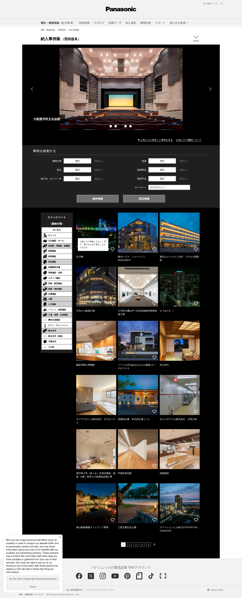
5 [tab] (131, 126)
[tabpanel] (121, 89)
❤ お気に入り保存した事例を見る (155, 139)
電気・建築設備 (47, 29)
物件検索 (98, 198)
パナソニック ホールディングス (100, 589)
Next (210, 89)
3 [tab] (121, 126)
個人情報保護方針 (74, 589)
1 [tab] (111, 126)
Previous (31, 89)
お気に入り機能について (188, 139)
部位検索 (144, 198)
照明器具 (62, 29)
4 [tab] (126, 126)
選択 (77, 160)
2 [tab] (116, 126)
